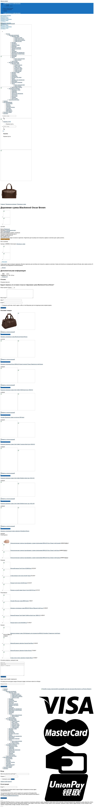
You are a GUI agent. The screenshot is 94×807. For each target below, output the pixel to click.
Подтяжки (11, 707)
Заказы (5, 10)
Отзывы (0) (5, 276)
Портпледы (12, 751)
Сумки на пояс (15, 697)
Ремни (10, 706)
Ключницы (11, 711)
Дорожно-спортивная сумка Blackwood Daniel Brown (14, 336)
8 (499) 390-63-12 (8, 3)
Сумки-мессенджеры (17, 696)
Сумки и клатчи (15, 721)
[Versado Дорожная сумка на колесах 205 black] (18, 410)
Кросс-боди (14, 722)
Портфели (11, 700)
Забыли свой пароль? (6, 781)
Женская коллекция (11, 718)
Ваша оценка (4, 287)
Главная (3, 204)
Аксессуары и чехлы (14, 743)
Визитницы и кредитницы (15, 710)
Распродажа (9, 758)
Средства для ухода (11, 756)
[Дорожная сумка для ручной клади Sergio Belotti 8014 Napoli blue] (6, 224)
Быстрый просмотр (5, 334)
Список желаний (10, 764)
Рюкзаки (11, 698)
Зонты (10, 713)
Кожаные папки (13, 701)
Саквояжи (11, 747)
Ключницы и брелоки (14, 738)
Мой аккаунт (9, 766)
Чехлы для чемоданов (14, 749)
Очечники (11, 712)
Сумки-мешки (15, 727)
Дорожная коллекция (11, 204)
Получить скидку (7, 767)
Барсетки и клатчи (13, 703)
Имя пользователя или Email (8, 773)
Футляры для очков (14, 733)
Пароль (3, 776)
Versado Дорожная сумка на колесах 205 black (12, 417)
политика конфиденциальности (10, 795)
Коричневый (7, 231)
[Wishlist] (1, 358)
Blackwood (7, 229)
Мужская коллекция (11, 691)
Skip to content (4, 1)
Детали (4, 267)
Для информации (7, 757)
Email (2, 302)
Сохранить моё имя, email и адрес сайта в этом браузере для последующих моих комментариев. (27, 305)
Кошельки (11, 702)
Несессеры (12, 752)
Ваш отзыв (4, 297)
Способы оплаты (10, 762)
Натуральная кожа (11, 230)
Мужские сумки (13, 692)
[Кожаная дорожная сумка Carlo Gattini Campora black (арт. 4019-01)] (18, 437)
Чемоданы (11, 748)
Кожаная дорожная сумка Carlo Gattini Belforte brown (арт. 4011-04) (17, 503)
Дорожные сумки (21, 204)
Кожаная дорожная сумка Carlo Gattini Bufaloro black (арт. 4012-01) (17, 478)
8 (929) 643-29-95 (16, 3)
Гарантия (8, 761)
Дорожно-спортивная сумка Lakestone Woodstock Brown (15, 531)
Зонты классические (17, 715)
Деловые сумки (15, 693)
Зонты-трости (15, 716)
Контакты (5, 768)
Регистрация (3, 798)
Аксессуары (12, 717)
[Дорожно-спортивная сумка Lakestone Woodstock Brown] (18, 523)
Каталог (5, 690)
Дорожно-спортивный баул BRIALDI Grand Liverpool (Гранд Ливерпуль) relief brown (22, 364)
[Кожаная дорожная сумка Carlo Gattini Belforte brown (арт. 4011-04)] (18, 496)
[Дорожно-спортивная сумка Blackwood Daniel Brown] (18, 329)
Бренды (8, 759)
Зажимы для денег (13, 705)
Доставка (8, 763)
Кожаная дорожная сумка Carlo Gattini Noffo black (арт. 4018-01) (17, 389)
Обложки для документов (15, 708)
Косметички (12, 732)
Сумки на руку (15, 723)
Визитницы (11, 737)
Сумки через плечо (16, 695)
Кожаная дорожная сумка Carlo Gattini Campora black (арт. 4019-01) (18, 444)
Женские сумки (13, 720)
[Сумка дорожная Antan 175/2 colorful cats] (6, 217)
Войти (12, 779)
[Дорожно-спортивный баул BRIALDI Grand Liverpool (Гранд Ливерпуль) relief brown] (18, 357)
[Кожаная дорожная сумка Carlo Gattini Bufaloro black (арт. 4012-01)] (18, 470)
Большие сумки (15, 725)
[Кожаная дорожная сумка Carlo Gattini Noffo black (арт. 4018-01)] (18, 382)
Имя (2, 300)
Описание (4, 261)
